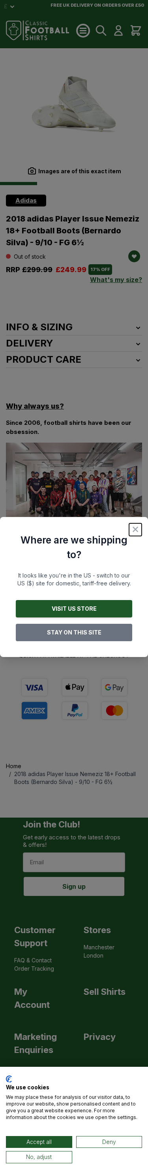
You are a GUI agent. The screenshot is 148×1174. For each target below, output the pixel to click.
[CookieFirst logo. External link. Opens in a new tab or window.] (9, 1079)
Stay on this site (74, 632)
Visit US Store (74, 608)
